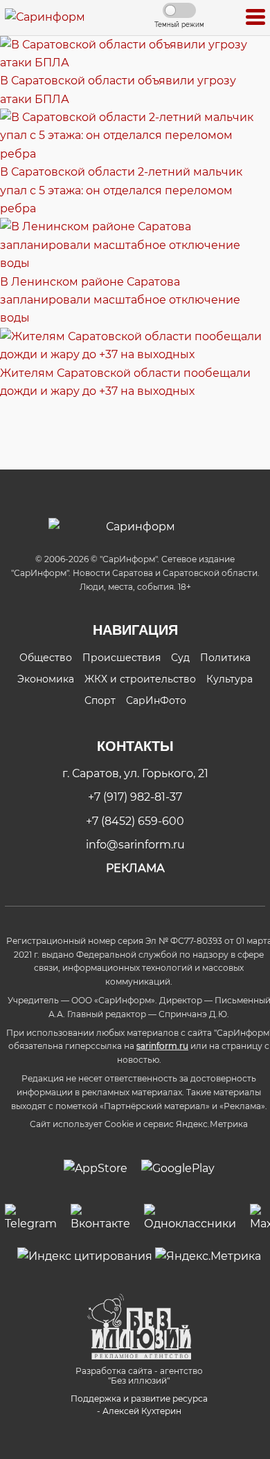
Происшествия (121, 657)
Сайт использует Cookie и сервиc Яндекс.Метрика (139, 1124)
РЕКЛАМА (135, 868)
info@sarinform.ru (135, 844)
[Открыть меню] (255, 17)
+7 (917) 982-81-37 (135, 796)
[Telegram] (31, 1218)
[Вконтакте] (100, 1218)
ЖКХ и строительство (140, 679)
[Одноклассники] (190, 1218)
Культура (229, 679)
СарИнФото (156, 700)
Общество (45, 657)
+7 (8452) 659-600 (135, 821)
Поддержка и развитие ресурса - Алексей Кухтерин (139, 1404)
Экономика (45, 679)
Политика (225, 657)
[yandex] (84, 1256)
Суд (180, 657)
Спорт (100, 700)
